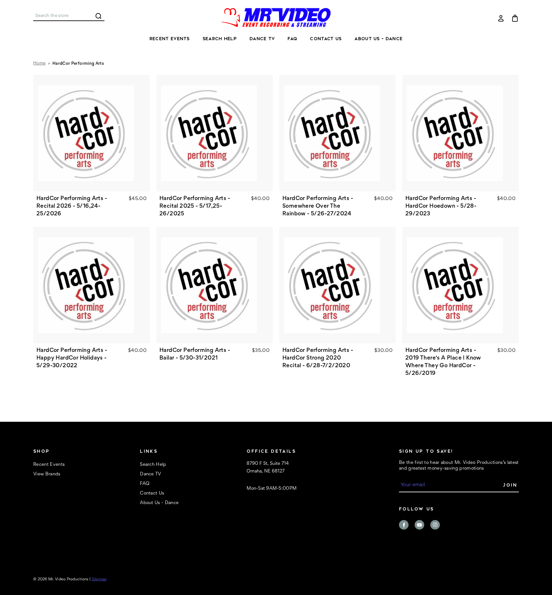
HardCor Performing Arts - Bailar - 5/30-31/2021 (194, 354)
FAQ (292, 38)
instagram (435, 525)
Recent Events (170, 38)
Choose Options (91, 133)
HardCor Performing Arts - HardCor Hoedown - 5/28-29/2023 (440, 206)
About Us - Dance (378, 38)
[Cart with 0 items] (515, 18)
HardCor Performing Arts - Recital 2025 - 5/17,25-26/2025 (194, 206)
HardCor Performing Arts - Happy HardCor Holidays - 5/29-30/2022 (71, 358)
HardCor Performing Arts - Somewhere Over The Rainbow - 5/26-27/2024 (317, 206)
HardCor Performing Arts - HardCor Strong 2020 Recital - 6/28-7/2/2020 (317, 358)
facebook (404, 525)
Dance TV (262, 38)
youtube (419, 525)
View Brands (46, 474)
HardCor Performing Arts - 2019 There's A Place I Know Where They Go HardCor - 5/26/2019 (443, 362)
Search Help (220, 38)
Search (98, 16)
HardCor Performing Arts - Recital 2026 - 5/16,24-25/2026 (71, 206)
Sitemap (99, 579)
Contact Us (325, 38)
